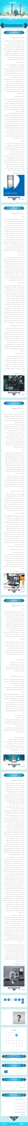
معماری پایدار (14, 775)
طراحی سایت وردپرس (14, 403)
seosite (12, 2)
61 (22, 1002)
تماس (4, 1124)
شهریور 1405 (14, 1030)
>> (10, 1049)
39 (15, 1000)
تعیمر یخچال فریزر (14, 32)
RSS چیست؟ (22, 1114)
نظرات (16, 1100)
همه (24, 1084)
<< (17, 1049)
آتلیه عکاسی (14, 208)
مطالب (19, 1100)
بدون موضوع (22, 1087)
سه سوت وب (16, 373)
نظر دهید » (20, 199)
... (19, 1000)
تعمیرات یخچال (16, 173)
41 (8, 1000)
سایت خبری (14, 600)
